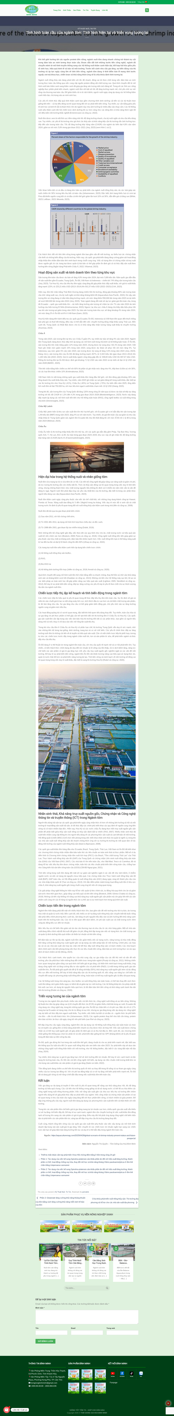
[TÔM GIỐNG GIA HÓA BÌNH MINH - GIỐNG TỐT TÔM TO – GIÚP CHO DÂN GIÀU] (37, 10)
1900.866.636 (50, 1386)
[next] (134, 1262)
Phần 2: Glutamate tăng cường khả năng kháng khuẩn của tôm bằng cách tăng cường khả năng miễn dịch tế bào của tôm (60, 1201)
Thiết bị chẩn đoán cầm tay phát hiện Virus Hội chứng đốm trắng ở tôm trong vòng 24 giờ (78, 1155)
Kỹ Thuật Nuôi (83, 29)
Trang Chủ (57, 10)
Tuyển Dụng (95, 10)
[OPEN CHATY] (6, 1410)
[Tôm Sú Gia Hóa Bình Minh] (73, 1374)
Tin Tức (86, 10)
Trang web (111, 1328)
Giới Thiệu (67, 10)
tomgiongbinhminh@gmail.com (44, 1383)
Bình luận (40, 1308)
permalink (85, 1192)
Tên (37, 1328)
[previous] (40, 1262)
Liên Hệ (105, 10)
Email (73, 1328)
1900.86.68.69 (37, 1386)
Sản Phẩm (77, 10)
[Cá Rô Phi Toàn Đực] (100, 1388)
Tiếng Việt (141, 2)
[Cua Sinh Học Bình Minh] (100, 1374)
